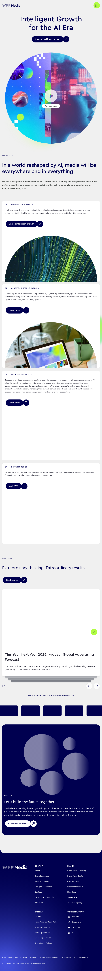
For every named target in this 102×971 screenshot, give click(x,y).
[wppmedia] (12, 5)
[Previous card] (89, 686)
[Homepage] (15, 867)
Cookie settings (83, 957)
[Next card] (97, 686)
